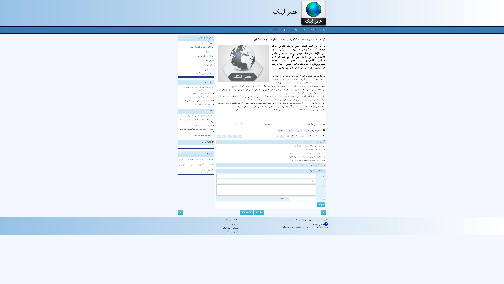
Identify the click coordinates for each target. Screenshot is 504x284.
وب (282, 30)
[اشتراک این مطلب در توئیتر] (229, 137)
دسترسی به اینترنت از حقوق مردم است (314, 150)
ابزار (203, 170)
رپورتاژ (272, 30)
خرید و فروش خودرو (205, 56)
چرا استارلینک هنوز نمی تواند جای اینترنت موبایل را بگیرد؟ (309, 146)
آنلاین (307, 131)
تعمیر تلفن (209, 52)
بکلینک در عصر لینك (230, 228)
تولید (299, 131)
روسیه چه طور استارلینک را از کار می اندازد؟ (201, 97)
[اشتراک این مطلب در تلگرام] (240, 137)
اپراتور (210, 170)
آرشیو (257, 212)
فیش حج (210, 65)
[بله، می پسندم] (293, 136)
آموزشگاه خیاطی (207, 43)
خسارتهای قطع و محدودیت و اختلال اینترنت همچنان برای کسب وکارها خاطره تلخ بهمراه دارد (198, 89)
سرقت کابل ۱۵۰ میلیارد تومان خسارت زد (202, 93)
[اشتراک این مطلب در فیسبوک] (235, 137)
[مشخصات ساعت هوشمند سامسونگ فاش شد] (180, 212)
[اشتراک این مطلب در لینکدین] (224, 137)
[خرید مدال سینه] (323, 212)
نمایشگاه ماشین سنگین (205, 74)
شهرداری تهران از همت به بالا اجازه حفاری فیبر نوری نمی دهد (308, 160)
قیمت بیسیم (209, 69)
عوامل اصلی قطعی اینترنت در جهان (204, 104)
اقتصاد (210, 165)
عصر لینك (285, 13)
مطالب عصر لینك (307, 30)
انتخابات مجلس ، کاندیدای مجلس (201, 47)
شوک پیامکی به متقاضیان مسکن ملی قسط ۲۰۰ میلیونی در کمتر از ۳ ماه (196, 121)
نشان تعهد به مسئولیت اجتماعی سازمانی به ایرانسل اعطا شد (198, 101)
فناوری (280, 131)
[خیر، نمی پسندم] (282, 136)
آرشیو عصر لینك (232, 232)
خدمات (282, 86)
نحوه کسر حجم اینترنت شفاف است (204, 135)
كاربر (192, 165)
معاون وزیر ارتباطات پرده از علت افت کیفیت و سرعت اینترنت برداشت (306, 153)
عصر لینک (245, 212)
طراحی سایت (208, 61)
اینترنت (292, 30)
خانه (321, 30)
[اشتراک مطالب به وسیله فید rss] (218, 137)
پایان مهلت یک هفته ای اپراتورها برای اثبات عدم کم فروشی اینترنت (307, 157)
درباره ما (235, 225)
